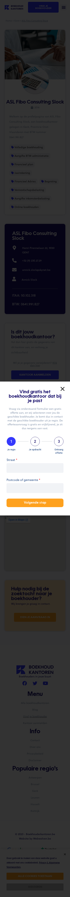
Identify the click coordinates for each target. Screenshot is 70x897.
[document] (35, 448)
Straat (12, 460)
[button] (62, 389)
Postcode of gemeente (23, 480)
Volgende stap (35, 502)
